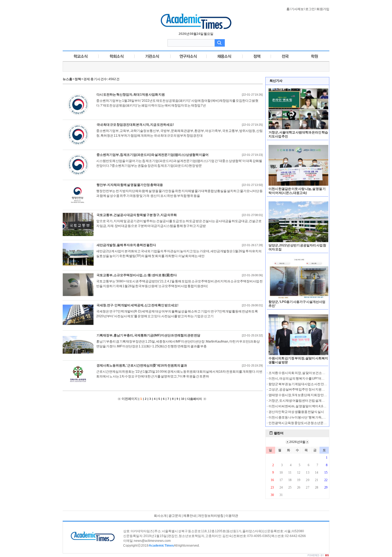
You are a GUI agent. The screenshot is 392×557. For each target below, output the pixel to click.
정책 (78, 79)
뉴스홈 (67, 79)
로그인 (310, 9)
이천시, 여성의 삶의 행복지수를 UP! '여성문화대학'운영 (306, 378)
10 (182, 398)
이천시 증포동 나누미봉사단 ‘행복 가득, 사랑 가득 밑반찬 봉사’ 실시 (314, 417)
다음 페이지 (194, 398)
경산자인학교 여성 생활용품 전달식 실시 (296, 412)
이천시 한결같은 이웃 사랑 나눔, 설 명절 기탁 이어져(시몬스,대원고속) (297, 191)
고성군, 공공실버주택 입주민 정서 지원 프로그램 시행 (305, 389)
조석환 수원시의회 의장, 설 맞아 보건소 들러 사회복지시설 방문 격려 (315, 373)
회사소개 (160, 516)
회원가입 (323, 9)
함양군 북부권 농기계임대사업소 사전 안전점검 (301, 384)
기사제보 (297, 9)
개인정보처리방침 (210, 516)
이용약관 (231, 516)
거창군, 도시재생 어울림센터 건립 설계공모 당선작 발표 (307, 400)
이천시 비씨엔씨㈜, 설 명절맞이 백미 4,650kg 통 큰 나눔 (306, 406)
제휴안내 (189, 516)
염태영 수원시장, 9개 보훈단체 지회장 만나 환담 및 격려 (306, 395)
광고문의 (175, 516)
